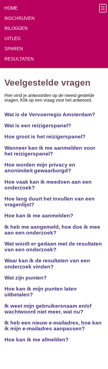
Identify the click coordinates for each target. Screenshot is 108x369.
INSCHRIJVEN (19, 18)
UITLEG (12, 38)
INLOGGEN (16, 28)
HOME (11, 8)
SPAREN (13, 48)
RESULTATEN (19, 59)
